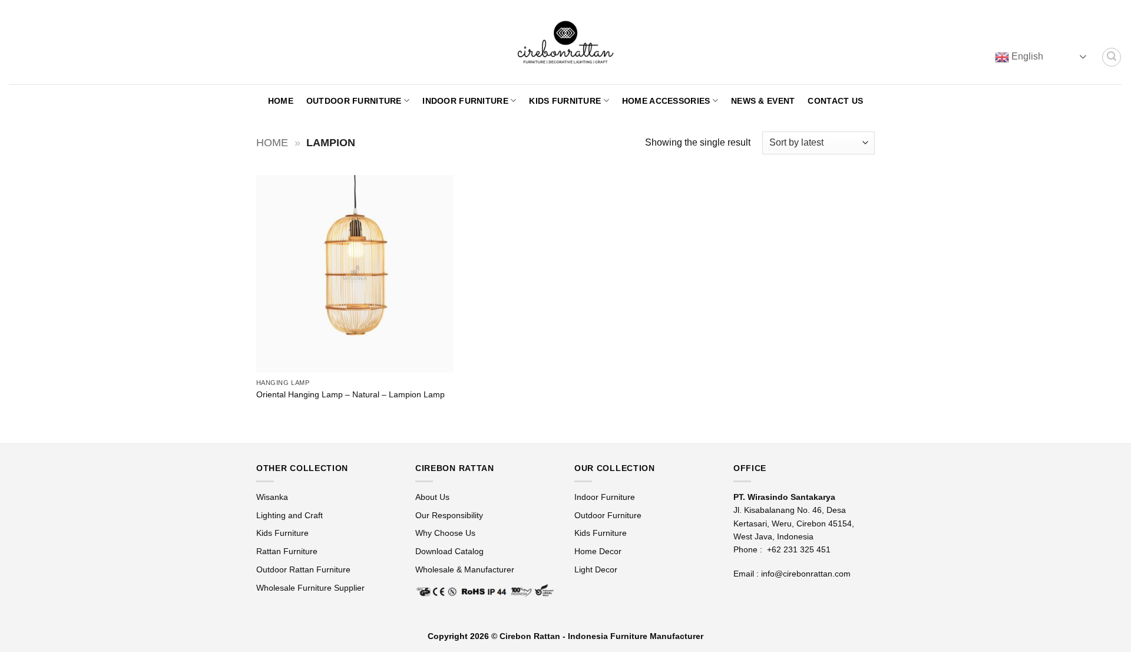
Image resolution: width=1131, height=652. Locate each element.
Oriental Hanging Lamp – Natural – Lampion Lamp (350, 394)
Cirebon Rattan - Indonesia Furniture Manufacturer (601, 636)
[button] (1111, 57)
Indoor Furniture (465, 101)
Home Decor (597, 551)
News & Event (763, 101)
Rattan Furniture (288, 551)
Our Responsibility (449, 515)
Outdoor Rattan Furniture (303, 569)
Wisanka (273, 497)
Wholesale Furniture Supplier (310, 587)
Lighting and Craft (289, 515)
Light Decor (595, 569)
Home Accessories (666, 101)
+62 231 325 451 (799, 549)
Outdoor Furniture (354, 101)
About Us (432, 497)
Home (280, 101)
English (1026, 56)
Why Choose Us (445, 533)
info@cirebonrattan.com (806, 573)
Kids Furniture (565, 101)
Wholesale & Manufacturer (464, 569)
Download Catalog (449, 551)
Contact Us (835, 101)
